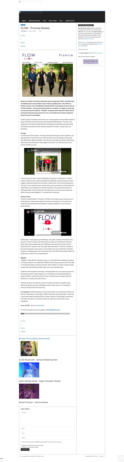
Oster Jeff (67, 313)
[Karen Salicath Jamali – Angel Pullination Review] (47, 369)
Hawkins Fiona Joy (54, 313)
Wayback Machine (89, 38)
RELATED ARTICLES (26, 339)
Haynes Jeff (61, 313)
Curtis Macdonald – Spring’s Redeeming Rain (38, 359)
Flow (47, 313)
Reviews (23, 24)
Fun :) (61, 21)
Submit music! (70, 21)
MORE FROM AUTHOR (41, 339)
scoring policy (40, 305)
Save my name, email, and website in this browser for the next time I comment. (42, 442)
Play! (44, 21)
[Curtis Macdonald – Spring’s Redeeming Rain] (47, 348)
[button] (102, 17)
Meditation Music (34, 21)
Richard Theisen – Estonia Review (33, 402)
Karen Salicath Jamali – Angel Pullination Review (40, 381)
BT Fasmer (24, 31)
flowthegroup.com (54, 310)
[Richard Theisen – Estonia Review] (47, 391)
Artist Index (53, 21)
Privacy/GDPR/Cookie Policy (91, 456)
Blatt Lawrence (35, 313)
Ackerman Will (28, 313)
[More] (48, 49)
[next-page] (20, 405)
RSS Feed (102, 456)
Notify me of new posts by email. (31, 447)
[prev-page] (19, 405)
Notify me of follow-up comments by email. (33, 445)
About (24, 21)
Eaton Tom (42, 313)
